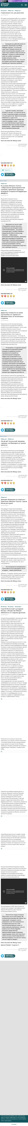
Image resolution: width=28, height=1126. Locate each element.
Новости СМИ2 (3, 180)
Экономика (18, 606)
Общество (11, 10)
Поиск (22, 5)
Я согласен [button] (14, 1124)
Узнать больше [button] (8, 1120)
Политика (4, 10)
